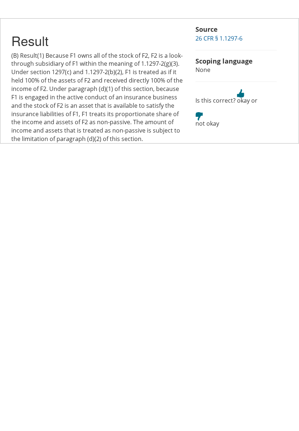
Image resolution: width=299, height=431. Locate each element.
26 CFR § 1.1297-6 (218, 38)
